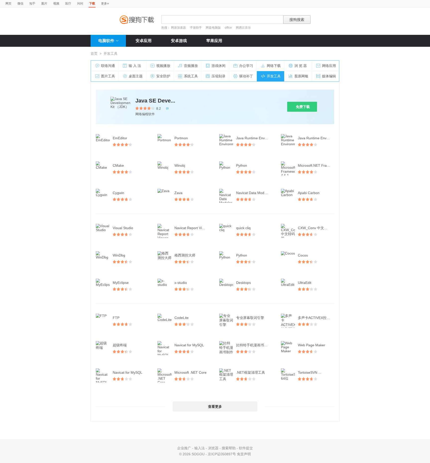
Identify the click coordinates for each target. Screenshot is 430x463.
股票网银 (301, 76)
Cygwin (118, 193)
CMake (118, 165)
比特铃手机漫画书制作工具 (254, 345)
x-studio (180, 283)
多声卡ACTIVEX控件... (315, 318)
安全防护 (163, 76)
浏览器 (213, 448)
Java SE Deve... (155, 101)
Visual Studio (123, 228)
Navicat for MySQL (189, 345)
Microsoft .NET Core (190, 372)
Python (241, 165)
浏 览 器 (300, 66)
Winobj (179, 165)
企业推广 (184, 448)
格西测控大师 (184, 255)
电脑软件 (106, 41)
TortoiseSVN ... (309, 372)
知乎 (32, 3)
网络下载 (274, 66)
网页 (8, 3)
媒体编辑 (329, 76)
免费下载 (303, 107)
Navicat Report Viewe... (192, 228)
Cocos (303, 255)
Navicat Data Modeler (253, 193)
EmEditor (120, 138)
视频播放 (163, 66)
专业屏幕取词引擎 (250, 318)
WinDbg (119, 255)
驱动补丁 (246, 76)
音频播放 (191, 66)
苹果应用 (214, 41)
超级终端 (120, 345)
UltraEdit (304, 283)
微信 (20, 3)
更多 (105, 3)
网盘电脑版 (213, 27)
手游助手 (196, 27)
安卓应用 (144, 41)
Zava (178, 193)
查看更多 (215, 407)
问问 (80, 3)
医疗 (68, 3)
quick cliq (243, 228)
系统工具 (191, 76)
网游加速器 (178, 27)
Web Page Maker (311, 345)
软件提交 (246, 448)
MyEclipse (121, 283)
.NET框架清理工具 (250, 372)
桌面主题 (136, 76)
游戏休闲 (218, 66)
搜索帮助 (229, 448)
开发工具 (274, 76)
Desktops (243, 283)
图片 (44, 3)
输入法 (199, 448)
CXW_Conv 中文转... (314, 228)
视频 (56, 3)
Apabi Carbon (309, 193)
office (229, 27)
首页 (94, 53)
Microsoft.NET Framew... (316, 165)
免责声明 (244, 454)
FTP (116, 318)
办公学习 (246, 66)
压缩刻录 (218, 76)
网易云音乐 (243, 27)
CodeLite (181, 318)
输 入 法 (135, 66)
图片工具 (108, 76)
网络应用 (329, 66)
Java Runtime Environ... (254, 138)
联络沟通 (108, 66)
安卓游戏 (179, 41)
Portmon (181, 138)
